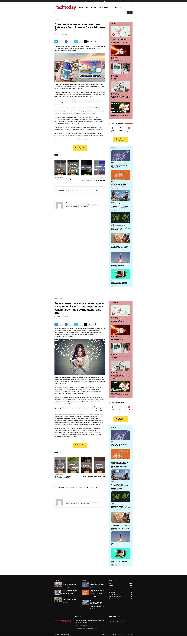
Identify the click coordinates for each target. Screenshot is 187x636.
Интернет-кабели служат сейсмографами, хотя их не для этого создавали (119, 165)
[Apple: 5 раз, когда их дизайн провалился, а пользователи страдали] (120, 274)
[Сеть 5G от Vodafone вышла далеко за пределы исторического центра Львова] (120, 31)
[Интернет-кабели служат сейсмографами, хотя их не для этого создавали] (120, 155)
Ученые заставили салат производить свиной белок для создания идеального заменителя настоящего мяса (120, 227)
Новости (61, 19)
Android (60, 155)
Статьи (112, 162)
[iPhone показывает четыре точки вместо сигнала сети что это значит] (58, 584)
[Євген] (55, 34)
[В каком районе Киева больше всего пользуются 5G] (120, 50)
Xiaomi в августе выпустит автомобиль (86, 167)
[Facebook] (123, 1)
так (112, 127)
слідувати (120, 127)
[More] (95, 41)
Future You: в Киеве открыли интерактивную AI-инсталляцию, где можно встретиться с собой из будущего (120, 96)
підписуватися (129, 127)
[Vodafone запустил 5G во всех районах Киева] (120, 107)
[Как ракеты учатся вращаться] (120, 257)
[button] (131, 7)
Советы (60, 174)
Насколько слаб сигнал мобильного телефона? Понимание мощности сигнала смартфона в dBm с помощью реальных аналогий (119, 206)
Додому (56, 19)
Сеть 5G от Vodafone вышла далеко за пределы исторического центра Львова (119, 41)
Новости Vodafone (115, 38)
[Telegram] (117, 621)
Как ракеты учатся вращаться (119, 265)
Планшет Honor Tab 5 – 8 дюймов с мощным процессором (99, 168)
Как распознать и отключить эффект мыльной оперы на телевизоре (70, 599)
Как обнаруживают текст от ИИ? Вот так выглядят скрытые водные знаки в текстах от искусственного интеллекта (120, 185)
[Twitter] (127, 1)
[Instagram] (125, 1)
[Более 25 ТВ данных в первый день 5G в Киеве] (120, 68)
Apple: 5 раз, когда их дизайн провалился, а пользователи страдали (119, 284)
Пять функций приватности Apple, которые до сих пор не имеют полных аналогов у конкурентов (120, 248)
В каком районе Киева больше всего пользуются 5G (119, 59)
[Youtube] (132, 1)
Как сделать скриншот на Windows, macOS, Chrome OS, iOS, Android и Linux (60, 168)
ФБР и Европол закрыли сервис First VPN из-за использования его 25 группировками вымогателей (73, 167)
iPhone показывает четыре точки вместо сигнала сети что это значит (69, 584)
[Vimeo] (129, 1)
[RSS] (113, 621)
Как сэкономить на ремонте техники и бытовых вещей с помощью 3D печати (70, 592)
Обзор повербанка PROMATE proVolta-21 (65, 179)
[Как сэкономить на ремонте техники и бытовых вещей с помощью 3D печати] (58, 592)
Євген (58, 34)
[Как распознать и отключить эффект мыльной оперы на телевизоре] (58, 599)
